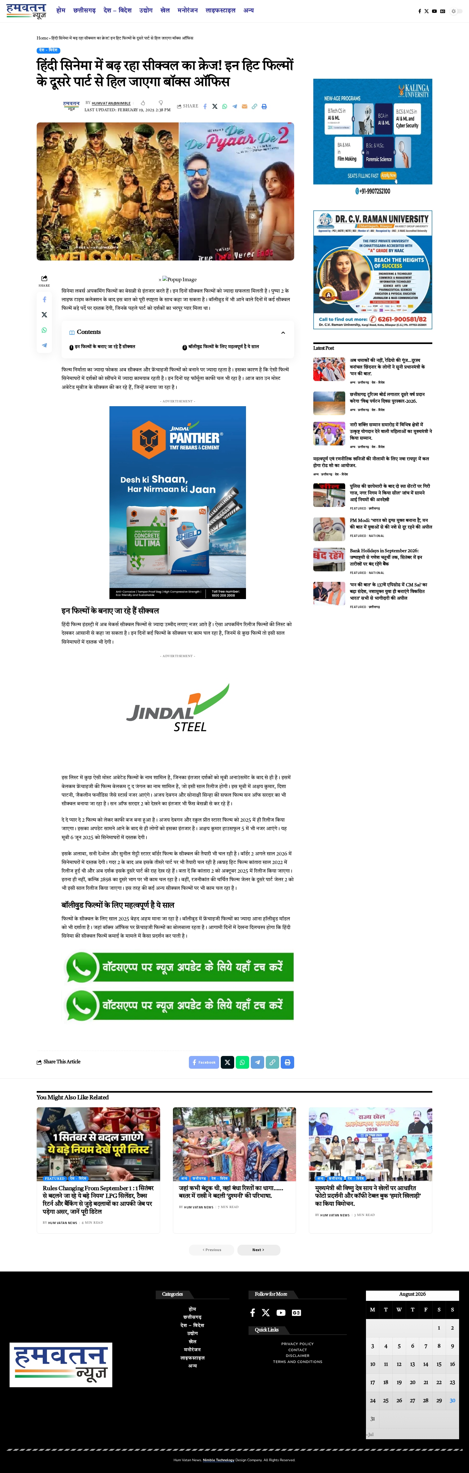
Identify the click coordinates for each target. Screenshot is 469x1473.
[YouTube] (434, 11)
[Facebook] (420, 11)
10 (372, 1364)
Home (42, 38)
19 (399, 1382)
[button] (258, 1250)
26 (399, 1400)
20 (412, 1382)
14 (425, 1364)
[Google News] (443, 11)
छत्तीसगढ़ (363, 382)
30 (452, 1400)
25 (386, 1400)
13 (412, 1364)
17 (372, 1382)
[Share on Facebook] (204, 106)
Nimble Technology (218, 1460)
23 (452, 1382)
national (376, 535)
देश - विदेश (48, 50)
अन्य (353, 382)
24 (373, 1400)
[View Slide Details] (178, 968)
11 (386, 1364)
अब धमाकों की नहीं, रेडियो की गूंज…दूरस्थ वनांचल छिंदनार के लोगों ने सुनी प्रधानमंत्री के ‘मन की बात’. (387, 367)
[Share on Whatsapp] (224, 106)
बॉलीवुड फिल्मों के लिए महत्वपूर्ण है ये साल (224, 347)
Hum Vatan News (62, 1222)
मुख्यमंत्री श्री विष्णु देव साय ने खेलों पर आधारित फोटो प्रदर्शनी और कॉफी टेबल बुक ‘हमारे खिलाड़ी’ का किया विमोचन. (368, 1196)
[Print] (264, 106)
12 (399, 1364)
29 (439, 1400)
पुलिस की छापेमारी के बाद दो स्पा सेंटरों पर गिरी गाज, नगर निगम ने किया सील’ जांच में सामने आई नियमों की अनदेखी (390, 493)
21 (426, 1382)
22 (439, 1382)
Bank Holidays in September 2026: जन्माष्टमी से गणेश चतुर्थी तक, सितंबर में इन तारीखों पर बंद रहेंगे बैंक (386, 557)
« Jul (370, 1435)
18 (385, 1382)
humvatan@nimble (111, 103)
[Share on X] (214, 106)
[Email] (244, 106)
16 (452, 1364)
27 (412, 1400)
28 (425, 1400)
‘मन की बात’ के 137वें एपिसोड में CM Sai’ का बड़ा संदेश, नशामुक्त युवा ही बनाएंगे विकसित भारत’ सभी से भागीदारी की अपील (388, 591)
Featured (358, 508)
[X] (426, 11)
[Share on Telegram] (234, 106)
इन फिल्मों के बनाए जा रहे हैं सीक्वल (105, 347)
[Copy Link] (254, 106)
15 (439, 1364)
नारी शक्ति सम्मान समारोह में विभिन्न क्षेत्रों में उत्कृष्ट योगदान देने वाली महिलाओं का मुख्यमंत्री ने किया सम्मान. (391, 431)
